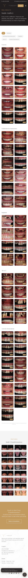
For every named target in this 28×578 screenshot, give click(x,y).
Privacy (21, 569)
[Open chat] (24, 574)
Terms (3, 570)
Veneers (9, 33)
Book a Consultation (14, 521)
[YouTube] (11, 573)
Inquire (20, 5)
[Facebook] (16, 573)
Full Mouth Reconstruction (9, 36)
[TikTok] (14, 573)
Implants (20, 36)
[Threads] (18, 573)
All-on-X (4, 39)
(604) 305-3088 (5, 549)
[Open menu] (25, 5)
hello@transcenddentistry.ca (8, 550)
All (3, 33)
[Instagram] (9, 573)
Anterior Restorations (14, 39)
